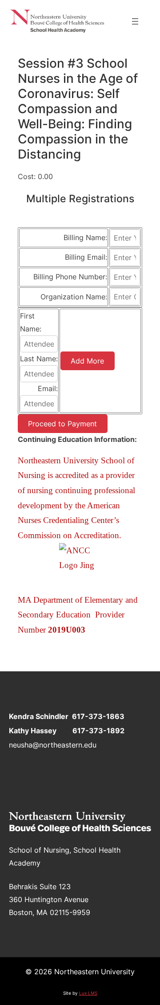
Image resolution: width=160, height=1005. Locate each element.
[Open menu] (135, 21)
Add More (87, 360)
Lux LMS (88, 993)
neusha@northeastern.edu (52, 744)
